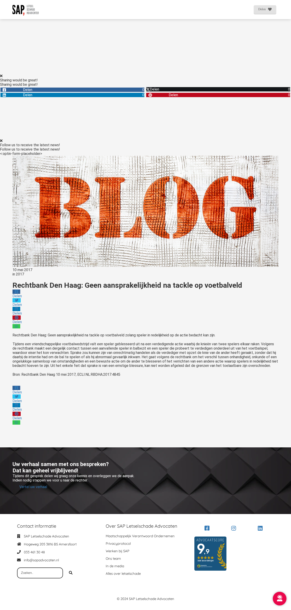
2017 (20, 274)
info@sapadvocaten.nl (41, 560)
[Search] (71, 572)
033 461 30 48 (34, 552)
